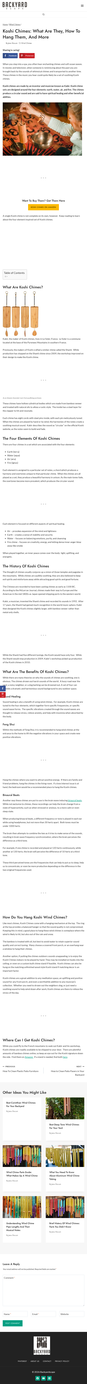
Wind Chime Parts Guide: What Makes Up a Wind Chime (22, 1174)
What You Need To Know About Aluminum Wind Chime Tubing (64, 1176)
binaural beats (75, 800)
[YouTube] (43, 1378)
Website (64, 1314)
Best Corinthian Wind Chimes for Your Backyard (20, 1104)
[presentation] (65, 1108)
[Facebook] (37, 1378)
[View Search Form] (43, 14)
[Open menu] (82, 5)
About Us (35, 1361)
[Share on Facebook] (3, 688)
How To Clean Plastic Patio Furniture (20, 1068)
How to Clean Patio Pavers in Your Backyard (67, 1070)
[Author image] (4, 43)
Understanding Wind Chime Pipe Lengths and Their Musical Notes (20, 1227)
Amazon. (29, 1057)
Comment (9, 1277)
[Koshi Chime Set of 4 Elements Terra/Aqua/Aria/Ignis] (43, 314)
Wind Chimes (26, 43)
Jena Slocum (12, 43)
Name (7, 1314)
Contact (47, 1361)
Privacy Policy (62, 1361)
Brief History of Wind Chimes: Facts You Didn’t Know (64, 1225)
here (65, 1057)
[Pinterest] (49, 1378)
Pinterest (22, 1361)
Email (35, 1314)
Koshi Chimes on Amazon (43, 207)
